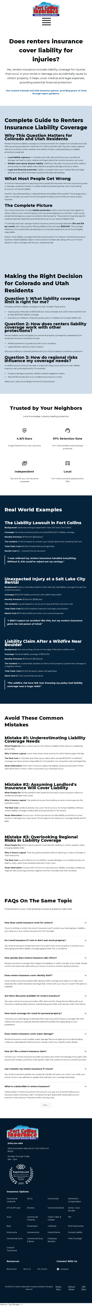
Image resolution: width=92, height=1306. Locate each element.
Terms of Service (71, 1288)
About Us (27, 1269)
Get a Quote (42, 1269)
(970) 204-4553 (15, 1143)
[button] (46, 21)
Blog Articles (12, 1269)
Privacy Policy (58, 1288)
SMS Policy (83, 1288)
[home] (46, 9)
